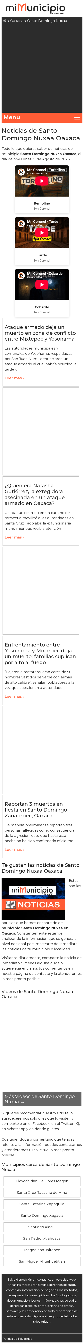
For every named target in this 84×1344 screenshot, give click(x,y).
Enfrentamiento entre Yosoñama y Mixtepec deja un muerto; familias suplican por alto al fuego (40, 653)
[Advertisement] (42, 67)
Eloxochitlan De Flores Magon (42, 1181)
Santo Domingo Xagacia (42, 1215)
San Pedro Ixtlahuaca (42, 1238)
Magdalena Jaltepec (42, 1250)
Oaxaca (16, 21)
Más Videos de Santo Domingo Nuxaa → (39, 1099)
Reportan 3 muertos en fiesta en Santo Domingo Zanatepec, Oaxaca (36, 810)
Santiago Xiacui (42, 1227)
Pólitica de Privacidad (17, 1338)
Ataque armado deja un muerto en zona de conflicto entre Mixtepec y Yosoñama (40, 333)
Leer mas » (14, 378)
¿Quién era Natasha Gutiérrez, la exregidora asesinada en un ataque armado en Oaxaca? (35, 494)
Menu (12, 117)
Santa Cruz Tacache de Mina (42, 1192)
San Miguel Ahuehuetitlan (42, 1261)
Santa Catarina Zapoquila (42, 1204)
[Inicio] (4, 21)
